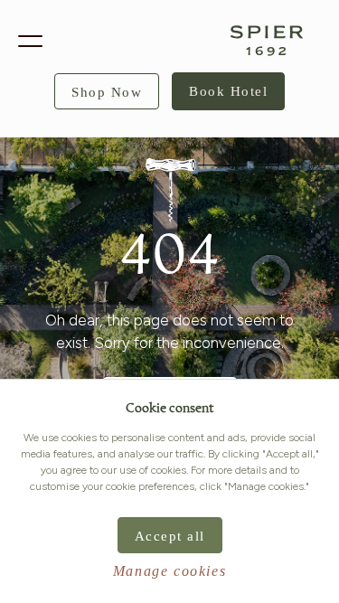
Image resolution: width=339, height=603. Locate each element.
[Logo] (267, 40)
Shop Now (106, 92)
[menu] (30, 41)
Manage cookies (169, 571)
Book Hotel (228, 91)
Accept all (170, 536)
